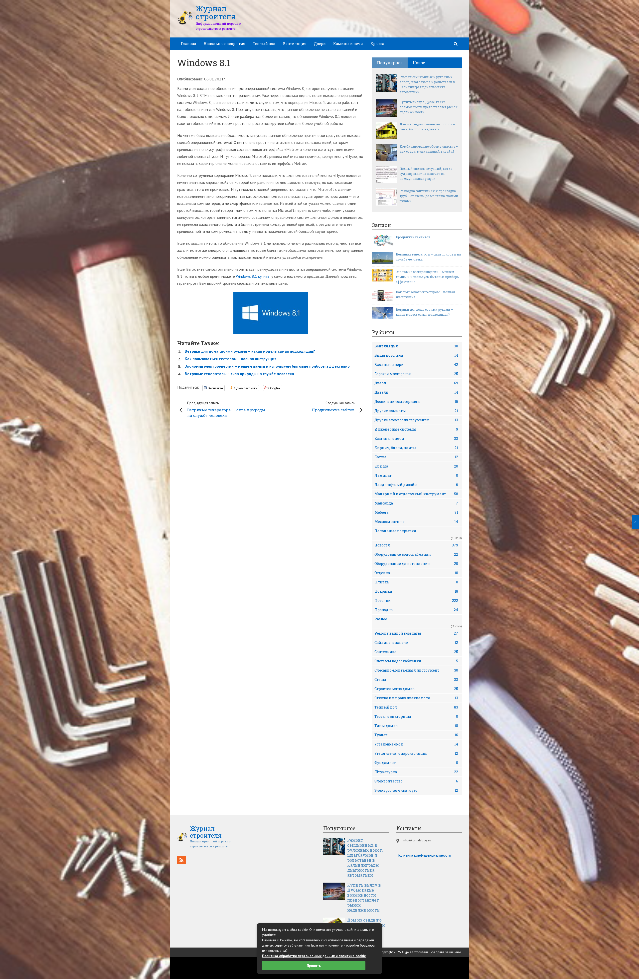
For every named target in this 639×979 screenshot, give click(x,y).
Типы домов (416, 725)
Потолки (416, 600)
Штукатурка (416, 771)
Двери (320, 43)
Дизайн (416, 392)
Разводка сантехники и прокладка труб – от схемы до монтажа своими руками (429, 196)
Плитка (416, 582)
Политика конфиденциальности (423, 855)
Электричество (416, 781)
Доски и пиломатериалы (416, 401)
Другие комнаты (416, 410)
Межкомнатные (416, 521)
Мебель (416, 512)
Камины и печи (348, 43)
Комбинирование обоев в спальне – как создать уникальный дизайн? (429, 148)
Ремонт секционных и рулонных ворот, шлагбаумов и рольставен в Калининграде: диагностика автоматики (427, 84)
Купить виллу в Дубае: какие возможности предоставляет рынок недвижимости (429, 107)
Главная (188, 43)
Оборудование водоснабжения (416, 554)
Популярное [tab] (390, 62)
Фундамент (416, 762)
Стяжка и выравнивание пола (416, 698)
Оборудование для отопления (416, 563)
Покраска (416, 591)
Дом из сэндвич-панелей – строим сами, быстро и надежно (427, 126)
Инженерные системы (416, 429)
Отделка (416, 572)
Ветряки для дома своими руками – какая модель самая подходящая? (250, 351)
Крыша (377, 43)
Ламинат (416, 475)
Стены (416, 679)
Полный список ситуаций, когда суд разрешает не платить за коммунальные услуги (426, 174)
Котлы (416, 457)
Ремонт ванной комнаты (416, 633)
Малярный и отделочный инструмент (416, 493)
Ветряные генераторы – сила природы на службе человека (239, 373)
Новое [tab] (419, 62)
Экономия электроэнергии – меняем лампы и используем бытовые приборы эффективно (267, 366)
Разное (380, 619)
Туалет (416, 735)
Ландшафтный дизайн (416, 484)
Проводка (416, 609)
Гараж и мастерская (416, 373)
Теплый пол (264, 43)
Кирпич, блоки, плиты (416, 447)
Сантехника (416, 651)
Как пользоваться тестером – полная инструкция (230, 358)
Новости (416, 545)
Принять (314, 965)
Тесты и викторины (416, 716)
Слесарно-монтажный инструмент (416, 670)
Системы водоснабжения (416, 661)
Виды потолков (416, 355)
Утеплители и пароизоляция (416, 753)
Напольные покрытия (224, 43)
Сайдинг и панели (416, 642)
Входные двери (416, 364)
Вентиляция (295, 43)
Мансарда (416, 503)
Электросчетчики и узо (416, 790)
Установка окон (416, 744)
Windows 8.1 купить (252, 276)
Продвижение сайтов (333, 406)
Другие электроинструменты (416, 420)
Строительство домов (416, 688)
